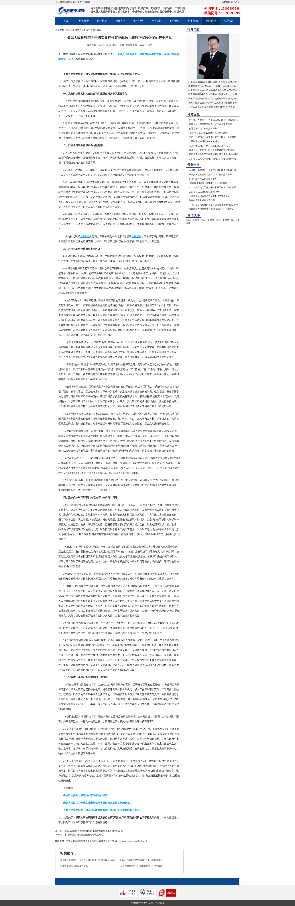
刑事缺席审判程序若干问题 (202, 200)
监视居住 (85, 236)
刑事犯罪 (138, 20)
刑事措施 (193, 20)
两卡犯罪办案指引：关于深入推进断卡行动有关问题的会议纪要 (90, 860)
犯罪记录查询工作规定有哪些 (74, 866)
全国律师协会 (229, 86)
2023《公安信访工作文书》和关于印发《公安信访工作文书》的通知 (221, 137)
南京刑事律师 (72, 30)
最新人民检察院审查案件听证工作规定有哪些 (141, 860)
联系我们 (229, 20)
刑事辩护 (102, 20)
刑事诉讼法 (112, 133)
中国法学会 (232, 90)
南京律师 (213, 90)
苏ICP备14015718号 (155, 903)
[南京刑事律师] (72, 13)
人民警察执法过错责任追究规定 (204, 141)
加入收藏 (235, 2)
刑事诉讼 (156, 20)
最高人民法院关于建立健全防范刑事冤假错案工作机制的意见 (94, 831)
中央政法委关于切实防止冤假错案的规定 (84, 835)
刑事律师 (84, 20)
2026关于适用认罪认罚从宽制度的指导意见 (209, 146)
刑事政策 (96, 30)
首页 (65, 20)
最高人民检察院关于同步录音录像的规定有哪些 (211, 150)
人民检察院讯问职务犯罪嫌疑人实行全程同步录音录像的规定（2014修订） (224, 159)
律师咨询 (120, 20)
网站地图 (226, 2)
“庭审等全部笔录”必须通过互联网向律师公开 (141, 866)
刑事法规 (211, 20)
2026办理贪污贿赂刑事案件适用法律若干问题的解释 (213, 205)
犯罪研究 (175, 20)
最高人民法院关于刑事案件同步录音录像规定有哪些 (213, 154)
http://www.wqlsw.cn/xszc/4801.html (131, 841)
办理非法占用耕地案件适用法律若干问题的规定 (211, 209)
